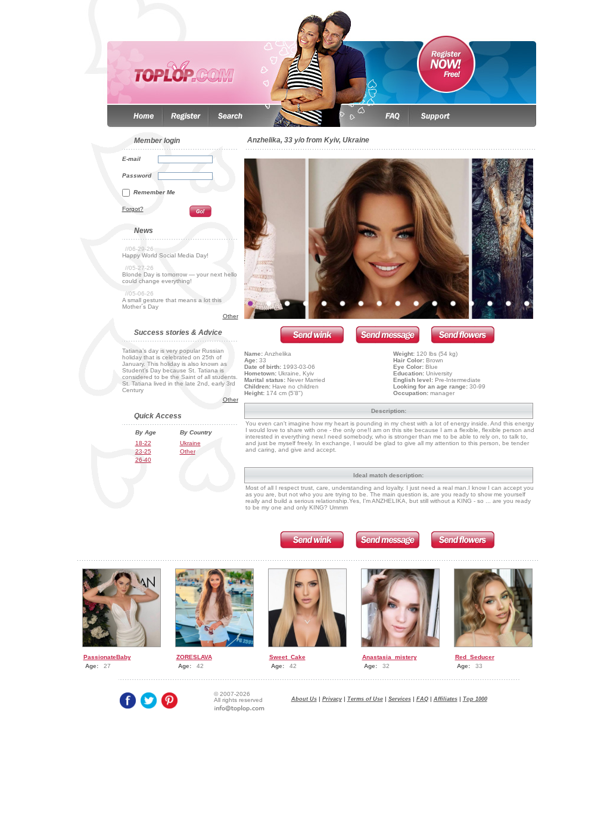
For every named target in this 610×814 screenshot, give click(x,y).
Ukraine (190, 443)
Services (399, 699)
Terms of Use (365, 699)
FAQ (422, 699)
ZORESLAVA (194, 657)
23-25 (143, 451)
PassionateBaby (107, 657)
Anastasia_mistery (389, 657)
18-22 (143, 443)
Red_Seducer (474, 657)
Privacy (332, 699)
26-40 (143, 459)
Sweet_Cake (287, 657)
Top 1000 (475, 699)
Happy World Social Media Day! (165, 255)
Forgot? (133, 209)
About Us (304, 699)
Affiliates (446, 699)
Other (230, 316)
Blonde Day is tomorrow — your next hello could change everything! (179, 277)
